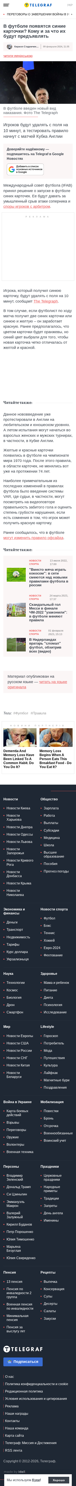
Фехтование (53, 955)
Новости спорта (35, 562)
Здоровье (49, 973)
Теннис (49, 933)
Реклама (12, 1406)
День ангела (53, 1213)
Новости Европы (20, 1036)
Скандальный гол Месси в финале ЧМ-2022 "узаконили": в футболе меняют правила (48, 612)
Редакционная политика (24, 1391)
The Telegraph (46, 301)
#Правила (38, 713)
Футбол (49, 918)
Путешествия (54, 1058)
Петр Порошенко (20, 1232)
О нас (9, 1376)
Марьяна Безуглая (14, 1248)
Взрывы (13, 1122)
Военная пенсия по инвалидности (20, 1306)
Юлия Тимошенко (20, 1239)
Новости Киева (18, 808)
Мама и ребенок (56, 982)
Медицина (52, 838)
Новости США (18, 1043)
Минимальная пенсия (17, 1318)
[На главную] (38, 5)
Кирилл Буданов (19, 1224)
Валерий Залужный (15, 1215)
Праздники (50, 1166)
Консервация (54, 1289)
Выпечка (50, 1281)
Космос (12, 990)
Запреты (50, 1206)
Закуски (50, 1318)
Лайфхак (51, 1073)
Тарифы (13, 944)
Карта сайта (14, 1435)
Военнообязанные (58, 1133)
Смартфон (15, 1012)
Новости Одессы (20, 834)
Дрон (11, 1005)
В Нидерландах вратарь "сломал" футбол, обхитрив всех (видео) (45, 645)
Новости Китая (18, 1065)
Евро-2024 (52, 948)
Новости (10, 799)
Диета (48, 997)
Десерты (50, 1303)
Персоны (11, 1166)
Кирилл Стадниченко (26, 46)
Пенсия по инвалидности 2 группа (19, 1293)
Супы (48, 1296)
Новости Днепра (20, 827)
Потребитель (54, 1043)
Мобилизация (52, 1102)
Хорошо (59, 1480)
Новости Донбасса (14, 874)
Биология (14, 997)
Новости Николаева (15, 892)
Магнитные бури (56, 1080)
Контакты (12, 1421)
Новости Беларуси (14, 1075)
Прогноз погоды (56, 871)
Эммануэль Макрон (15, 1204)
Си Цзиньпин (17, 1194)
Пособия (50, 864)
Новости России (19, 1050)
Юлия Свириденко (21, 1258)
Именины (51, 1220)
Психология (53, 1005)
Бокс (47, 925)
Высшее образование (54, 854)
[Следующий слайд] (72, 14)
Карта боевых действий (17, 1113)
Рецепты (48, 1272)
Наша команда (16, 1428)
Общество (49, 799)
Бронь (48, 1118)
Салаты (50, 1311)
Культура (51, 1065)
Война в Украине (17, 1102)
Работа (49, 815)
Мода (48, 1050)
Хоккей (49, 940)
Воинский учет (55, 1140)
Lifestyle (47, 1026)
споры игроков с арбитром (26, 206)
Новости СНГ (17, 1058)
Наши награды (16, 1413)
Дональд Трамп (19, 1187)
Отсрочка (51, 1126)
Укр (70, 5)
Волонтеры (15, 1144)
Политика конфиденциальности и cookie (36, 1384)
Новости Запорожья (15, 851)
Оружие (13, 1137)
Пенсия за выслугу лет (16, 1329)
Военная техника (20, 1152)
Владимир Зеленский (15, 1177)
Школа (49, 845)
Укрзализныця (18, 959)
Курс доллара (17, 952)
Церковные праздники (53, 1177)
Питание (50, 990)
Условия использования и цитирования (36, 1398)
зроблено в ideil (14, 1471)
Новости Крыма (19, 883)
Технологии (16, 982)
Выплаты (51, 823)
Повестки (51, 1111)
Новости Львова (19, 842)
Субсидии (51, 830)
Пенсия (9, 1272)
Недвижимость (18, 937)
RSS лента (13, 1450)
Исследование (55, 1012)
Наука (8, 973)
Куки (36, 1480)
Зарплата (51, 808)
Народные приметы (52, 1189)
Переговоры (16, 1130)
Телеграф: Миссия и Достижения (31, 1443)
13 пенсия (14, 1281)
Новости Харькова (14, 817)
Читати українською (18, 56)
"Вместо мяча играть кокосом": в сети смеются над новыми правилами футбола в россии (48, 577)
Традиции (51, 1198)
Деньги (12, 922)
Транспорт (15, 929)
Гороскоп (51, 1036)
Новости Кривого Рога (20, 862)
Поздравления (55, 1087)
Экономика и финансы (14, 911)
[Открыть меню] (6, 5)
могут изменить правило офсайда (33, 538)
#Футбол (20, 713)
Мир (6, 1026)
